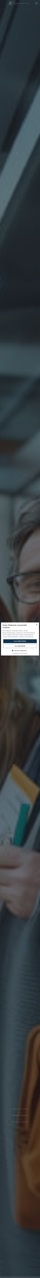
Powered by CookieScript (20, 653)
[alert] (20, 639)
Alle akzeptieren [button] (20, 641)
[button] (20, 651)
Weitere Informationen (27, 637)
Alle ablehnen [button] (20, 646)
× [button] (36, 624)
